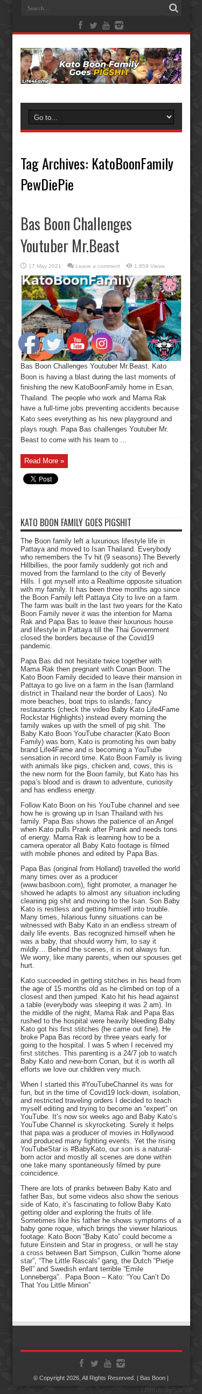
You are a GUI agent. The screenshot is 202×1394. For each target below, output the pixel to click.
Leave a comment (97, 266)
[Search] (174, 8)
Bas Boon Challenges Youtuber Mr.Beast (76, 235)
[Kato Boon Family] (101, 76)
